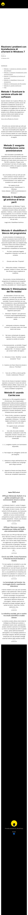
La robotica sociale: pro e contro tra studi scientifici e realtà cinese (14, 616)
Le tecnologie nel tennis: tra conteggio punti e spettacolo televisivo (14, 584)
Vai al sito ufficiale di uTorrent (9, 119)
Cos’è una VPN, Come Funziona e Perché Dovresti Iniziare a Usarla (14, 559)
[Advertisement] (14, 22)
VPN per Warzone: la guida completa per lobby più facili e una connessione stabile (14, 529)
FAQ (5, 87)
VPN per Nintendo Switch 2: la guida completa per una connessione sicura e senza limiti (14, 499)
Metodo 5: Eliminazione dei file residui (15, 84)
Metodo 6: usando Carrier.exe (12, 85)
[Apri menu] (26, 4)
